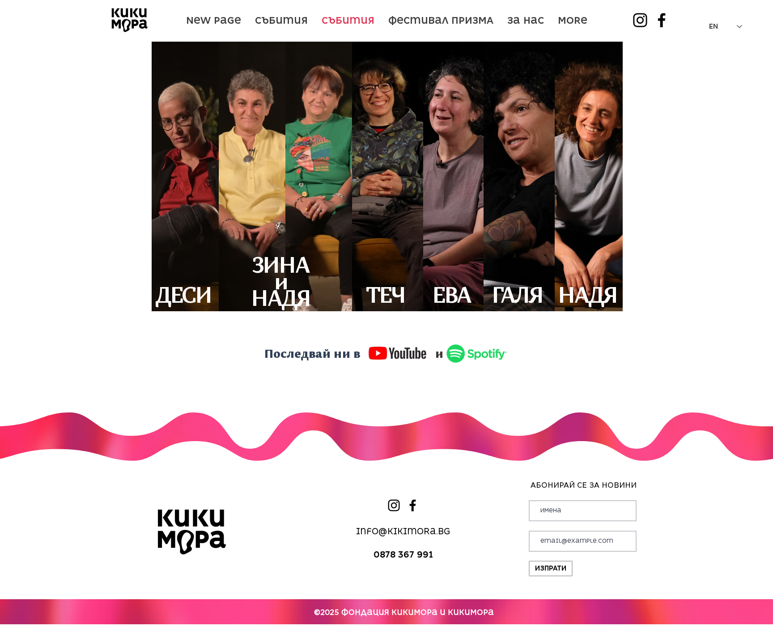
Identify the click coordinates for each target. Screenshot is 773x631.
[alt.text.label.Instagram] (640, 20)
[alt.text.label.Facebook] (661, 20)
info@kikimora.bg (403, 531)
